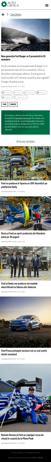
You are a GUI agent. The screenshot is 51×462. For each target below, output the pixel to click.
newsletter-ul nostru (23, 118)
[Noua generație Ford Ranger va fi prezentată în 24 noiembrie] (25, 50)
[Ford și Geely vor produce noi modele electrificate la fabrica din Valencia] (25, 264)
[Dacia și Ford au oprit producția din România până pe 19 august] (25, 214)
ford (4, 104)
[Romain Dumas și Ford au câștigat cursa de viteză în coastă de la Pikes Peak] (25, 398)
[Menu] (47, 5)
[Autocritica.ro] (10, 4)
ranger (13, 104)
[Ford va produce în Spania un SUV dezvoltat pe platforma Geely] (25, 163)
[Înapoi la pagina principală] (3, 14)
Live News (15, 14)
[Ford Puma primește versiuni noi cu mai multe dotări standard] (25, 323)
